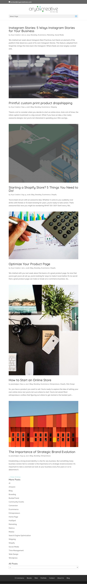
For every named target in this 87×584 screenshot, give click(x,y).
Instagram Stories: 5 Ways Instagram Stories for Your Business (42, 29)
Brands (29, 578)
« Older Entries (15, 477)
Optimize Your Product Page (29, 264)
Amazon (12, 487)
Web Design (70, 384)
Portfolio (43, 578)
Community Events (16, 502)
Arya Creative (15, 35)
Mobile (11, 532)
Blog (32, 107)
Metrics (12, 528)
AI (9, 483)
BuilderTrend (14, 498)
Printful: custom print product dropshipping (40, 103)
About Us (60, 578)
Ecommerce (42, 35)
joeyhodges (15, 384)
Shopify (54, 194)
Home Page (13, 517)
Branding (34, 35)
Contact (52, 578)
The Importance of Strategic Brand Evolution (42, 452)
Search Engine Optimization (20, 536)
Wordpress (13, 558)
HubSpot (12, 521)
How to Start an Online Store (30, 380)
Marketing (50, 35)
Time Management (16, 550)
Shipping (54, 107)
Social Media (59, 35)
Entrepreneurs (55, 384)
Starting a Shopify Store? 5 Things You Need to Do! (43, 189)
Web (36, 578)
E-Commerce (19, 578)
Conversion (13, 506)
